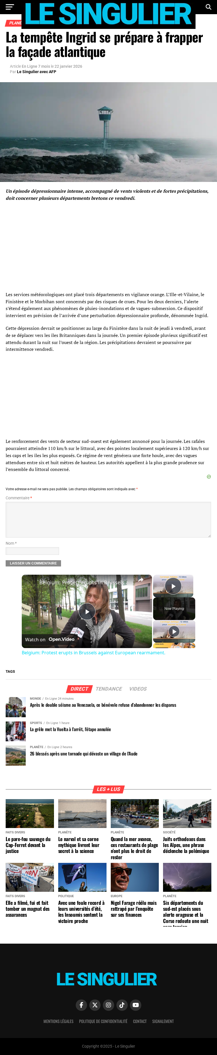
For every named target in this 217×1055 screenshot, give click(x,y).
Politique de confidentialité (103, 1021)
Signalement (163, 1021)
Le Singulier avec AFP (36, 71)
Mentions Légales (58, 1021)
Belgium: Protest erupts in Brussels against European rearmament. (86, 582)
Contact (140, 1021)
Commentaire (19, 498)
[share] (141, 580)
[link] (30, 583)
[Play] (174, 631)
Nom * (11, 543)
